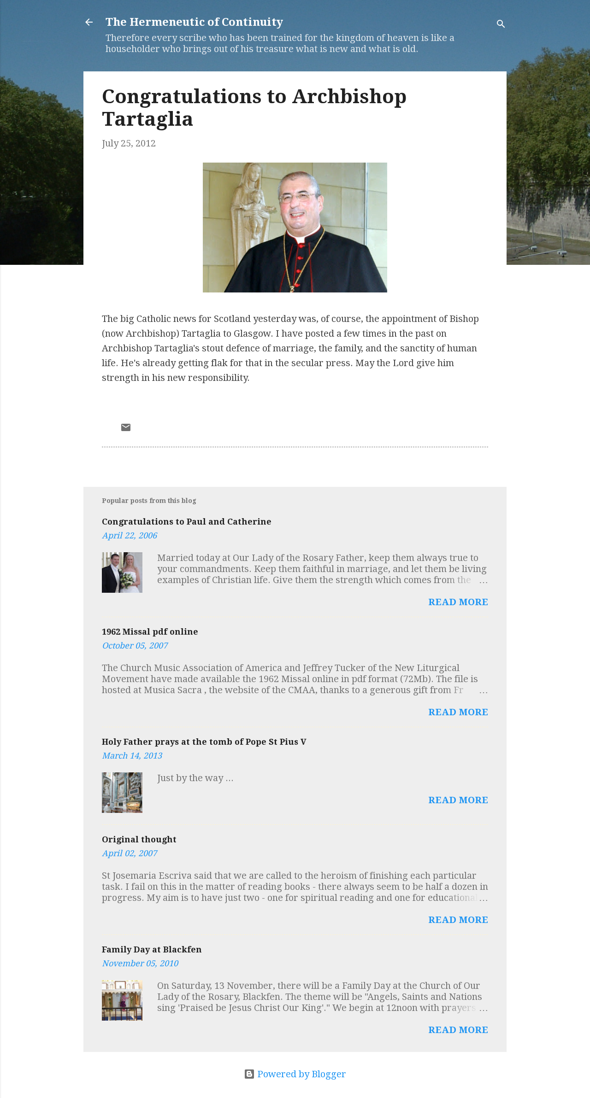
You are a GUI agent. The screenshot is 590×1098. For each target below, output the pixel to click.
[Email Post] (125, 429)
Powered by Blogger (300, 1074)
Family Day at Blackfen (152, 949)
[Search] (501, 25)
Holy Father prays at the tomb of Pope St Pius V (204, 742)
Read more (458, 601)
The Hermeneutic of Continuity (194, 22)
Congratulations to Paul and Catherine (186, 521)
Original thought (139, 839)
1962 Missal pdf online (150, 632)
